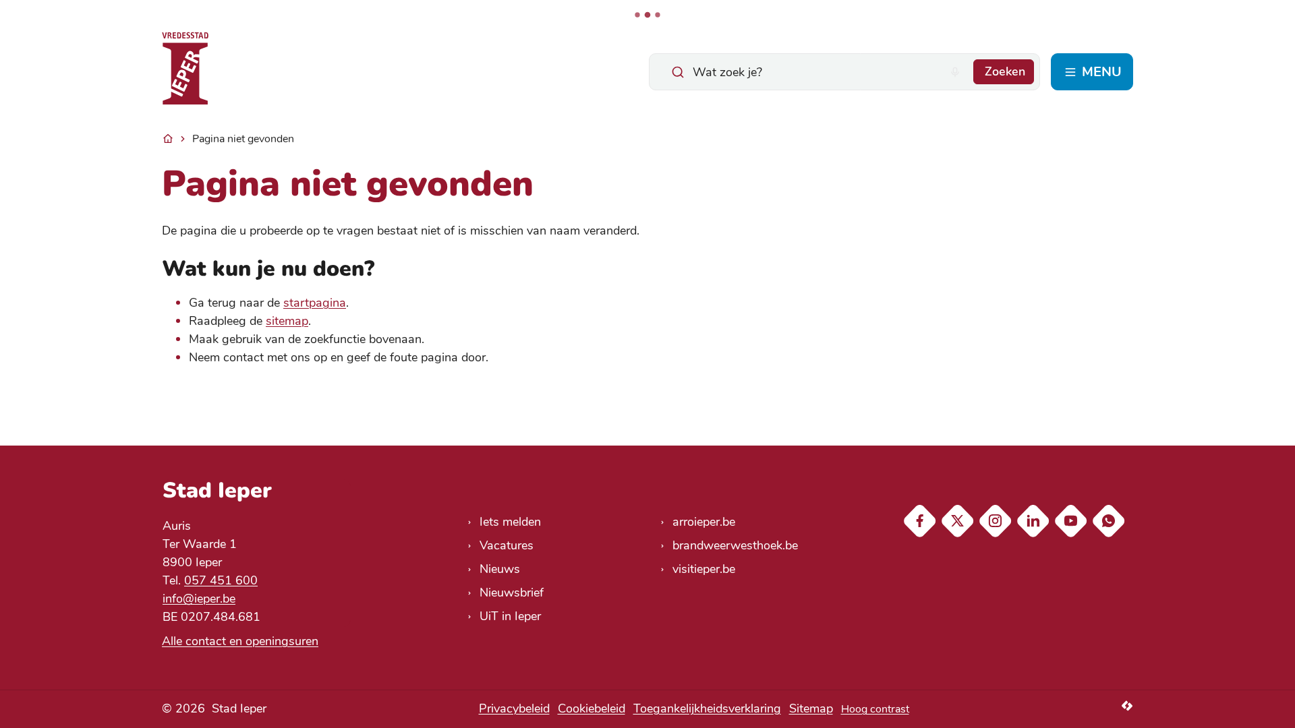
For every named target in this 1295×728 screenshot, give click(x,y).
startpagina (314, 303)
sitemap (287, 321)
